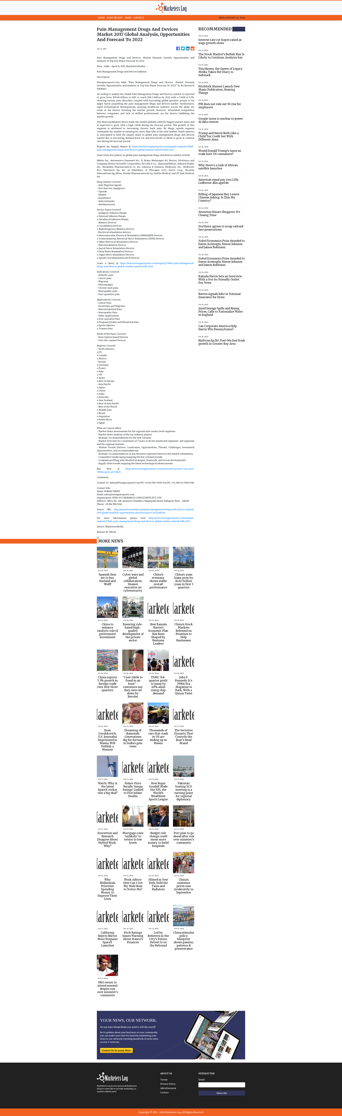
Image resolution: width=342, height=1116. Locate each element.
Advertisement (168, 1088)
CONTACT (139, 17)
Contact (164, 1092)
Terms (164, 1079)
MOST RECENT (115, 17)
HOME (101, 17)
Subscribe (222, 1093)
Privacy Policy (168, 1084)
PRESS (128, 17)
